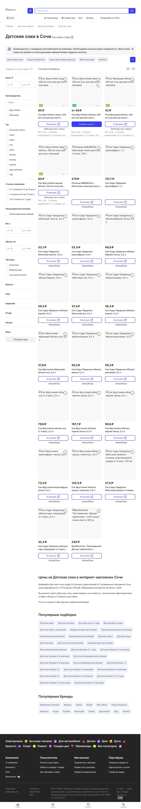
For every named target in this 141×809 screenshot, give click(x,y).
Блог (8, 772)
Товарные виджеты (118, 762)
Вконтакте (11, 776)
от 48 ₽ (77, 110)
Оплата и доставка (49, 762)
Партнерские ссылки (119, 767)
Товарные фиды (116, 772)
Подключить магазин (84, 762)
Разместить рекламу (84, 767)
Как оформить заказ (50, 772)
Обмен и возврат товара (52, 767)
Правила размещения (85, 772)
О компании (11, 762)
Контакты (10, 767)
